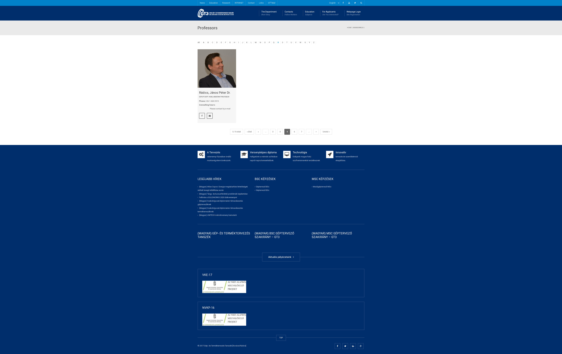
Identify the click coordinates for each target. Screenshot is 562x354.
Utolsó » (326, 132)
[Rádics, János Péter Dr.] (217, 68)
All (199, 42)
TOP (281, 338)
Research (226, 3)
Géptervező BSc (262, 187)
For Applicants (330, 13)
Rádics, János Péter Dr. (215, 92)
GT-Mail (271, 2)
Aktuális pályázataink (280, 256)
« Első (249, 132)
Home (349, 28)
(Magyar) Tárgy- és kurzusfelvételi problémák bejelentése (223, 194)
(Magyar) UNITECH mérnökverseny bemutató (218, 215)
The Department (269, 13)
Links (261, 3)
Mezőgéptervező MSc (322, 187)
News (202, 3)
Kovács (236, 346)
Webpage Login (354, 13)
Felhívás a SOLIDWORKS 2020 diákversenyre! (218, 197)
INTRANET (239, 3)
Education (213, 3)
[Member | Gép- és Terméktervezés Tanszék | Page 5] (216, 13)
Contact (251, 3)
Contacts (291, 13)
